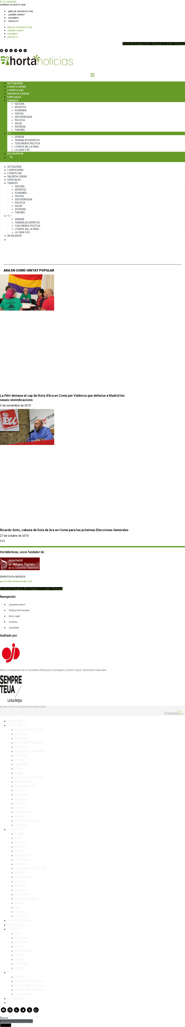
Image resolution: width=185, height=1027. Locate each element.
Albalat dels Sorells (28, 729)
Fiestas (19, 113)
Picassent (21, 894)
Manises (20, 872)
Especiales (14, 97)
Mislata (19, 881)
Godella (19, 773)
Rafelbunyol (22, 812)
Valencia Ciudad (18, 93)
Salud (18, 123)
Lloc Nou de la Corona (30, 868)
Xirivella (20, 916)
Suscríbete (13, 18)
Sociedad (20, 126)
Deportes (20, 107)
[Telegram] (15, 50)
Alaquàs (20, 833)
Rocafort (20, 816)
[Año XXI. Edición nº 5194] (20, 11)
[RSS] (11, 50)
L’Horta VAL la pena (28, 989)
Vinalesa (20, 825)
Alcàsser (20, 842)
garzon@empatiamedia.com (16, 581)
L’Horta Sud (15, 90)
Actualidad (15, 83)
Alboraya (20, 734)
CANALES (14, 929)
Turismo (20, 129)
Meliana (20, 790)
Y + (9, 133)
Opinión (19, 136)
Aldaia (18, 846)
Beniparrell (22, 855)
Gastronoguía (23, 116)
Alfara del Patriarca (28, 742)
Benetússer (22, 859)
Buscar (11, 156)
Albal (18, 838)
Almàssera (22, 747)
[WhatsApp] (25, 50)
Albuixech (21, 738)
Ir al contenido (8, 1)
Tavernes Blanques (28, 820)
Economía (21, 110)
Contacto (13, 21)
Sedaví (19, 903)
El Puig (19, 760)
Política (20, 120)
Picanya (20, 890)
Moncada (20, 794)
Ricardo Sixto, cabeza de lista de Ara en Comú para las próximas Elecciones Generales (64, 530)
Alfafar (19, 851)
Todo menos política (27, 143)
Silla (17, 907)
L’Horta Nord (16, 86)
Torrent (19, 911)
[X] (20, 50)
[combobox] (16, 1021)
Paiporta (20, 885)
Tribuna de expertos (27, 140)
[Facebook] (1, 50)
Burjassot (21, 755)
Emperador (22, 764)
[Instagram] (6, 50)
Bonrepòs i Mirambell (29, 751)
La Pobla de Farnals (28, 777)
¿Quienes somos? (16, 14)
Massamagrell (24, 786)
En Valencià (15, 153)
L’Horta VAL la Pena (27, 146)
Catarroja (21, 864)
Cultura (19, 103)
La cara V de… (23, 149)
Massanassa (23, 877)
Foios (18, 768)
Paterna (20, 803)
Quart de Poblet (25, 898)
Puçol (18, 807)
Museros (20, 799)
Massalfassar (24, 781)
